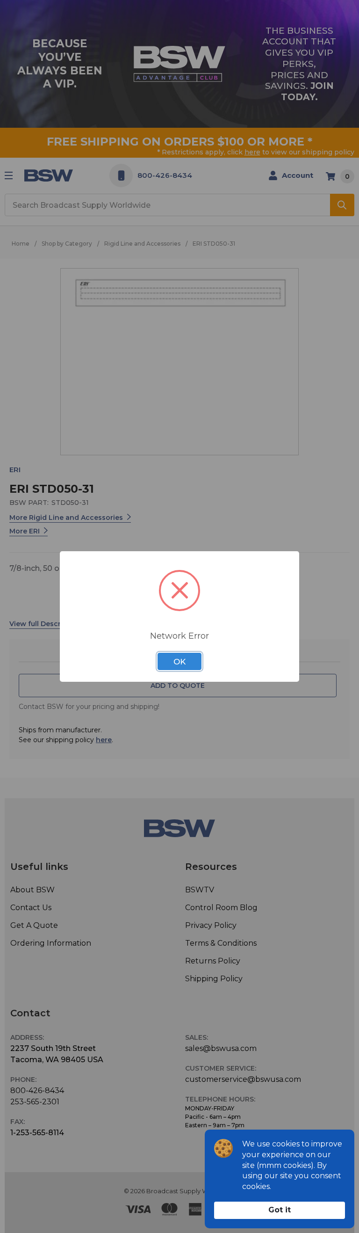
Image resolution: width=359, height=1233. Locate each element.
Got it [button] (279, 1209)
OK (179, 661)
